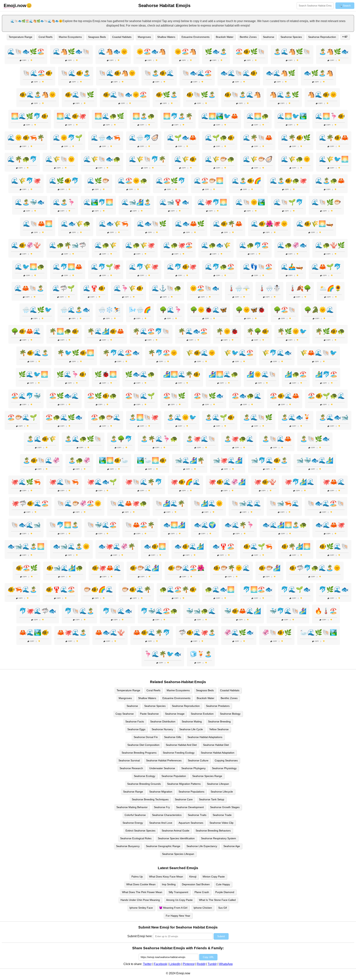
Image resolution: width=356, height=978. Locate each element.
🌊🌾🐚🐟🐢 (102, 159)
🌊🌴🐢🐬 (22, 159)
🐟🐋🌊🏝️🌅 (25, 546)
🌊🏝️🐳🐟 (29, 202)
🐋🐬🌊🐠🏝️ (269, 460)
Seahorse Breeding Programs (139, 752)
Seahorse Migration (160, 791)
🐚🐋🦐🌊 (284, 503)
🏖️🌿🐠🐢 (102, 395)
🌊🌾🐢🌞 (296, 159)
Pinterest (189, 964)
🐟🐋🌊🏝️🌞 (71, 546)
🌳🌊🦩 (170, 309)
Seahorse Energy (133, 822)
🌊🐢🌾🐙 (140, 245)
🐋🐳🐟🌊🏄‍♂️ (314, 460)
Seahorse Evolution (202, 713)
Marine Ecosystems (70, 36)
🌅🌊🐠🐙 (71, 116)
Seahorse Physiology (224, 768)
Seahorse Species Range (207, 776)
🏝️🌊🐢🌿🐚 (83, 438)
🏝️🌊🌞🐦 (182, 417)
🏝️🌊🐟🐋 (334, 417)
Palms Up (137, 876)
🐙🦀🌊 (334, 482)
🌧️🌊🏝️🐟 (75, 309)
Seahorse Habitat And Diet (181, 744)
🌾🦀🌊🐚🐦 (318, 352)
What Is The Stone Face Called (217, 899)
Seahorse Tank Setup (211, 799)
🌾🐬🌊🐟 (277, 352)
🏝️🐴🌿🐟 (334, 51)
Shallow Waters (166, 36)
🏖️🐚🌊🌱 (140, 395)
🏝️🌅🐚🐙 (144, 417)
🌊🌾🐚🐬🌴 (147, 159)
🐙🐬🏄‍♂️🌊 (299, 482)
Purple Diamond (224, 892)
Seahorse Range (133, 791)
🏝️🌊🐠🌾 (41, 438)
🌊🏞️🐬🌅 (98, 202)
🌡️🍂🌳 (300, 288)
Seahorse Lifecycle (222, 791)
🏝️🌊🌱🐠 (220, 417)
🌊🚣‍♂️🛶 (292, 266)
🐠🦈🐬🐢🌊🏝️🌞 (315, 568)
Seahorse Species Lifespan (178, 853)
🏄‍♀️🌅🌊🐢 (223, 374)
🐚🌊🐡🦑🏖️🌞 (79, 503)
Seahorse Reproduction (322, 36)
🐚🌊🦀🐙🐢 (128, 503)
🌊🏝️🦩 (64, 202)
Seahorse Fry (162, 807)
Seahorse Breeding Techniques (150, 799)
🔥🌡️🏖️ (326, 611)
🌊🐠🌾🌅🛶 (314, 223)
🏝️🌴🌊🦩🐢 (159, 438)
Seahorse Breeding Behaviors (213, 830)
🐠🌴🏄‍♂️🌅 (296, 546)
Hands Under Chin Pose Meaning (140, 899)
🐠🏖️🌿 (26, 568)
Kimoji (192, 876)
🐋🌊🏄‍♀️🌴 (190, 460)
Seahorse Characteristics (167, 814)
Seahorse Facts (134, 721)
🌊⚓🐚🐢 (166, 288)
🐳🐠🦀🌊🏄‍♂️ (242, 611)
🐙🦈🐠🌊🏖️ (30, 503)
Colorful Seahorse (135, 814)
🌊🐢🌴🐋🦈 (67, 245)
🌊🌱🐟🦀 (182, 137)
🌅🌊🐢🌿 (109, 116)
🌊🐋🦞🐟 (174, 202)
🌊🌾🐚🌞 (60, 159)
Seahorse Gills (172, 737)
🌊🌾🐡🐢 (220, 159)
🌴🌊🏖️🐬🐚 (151, 331)
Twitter (147, 964)
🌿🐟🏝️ (216, 51)
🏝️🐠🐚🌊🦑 (41, 460)
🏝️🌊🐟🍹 (296, 417)
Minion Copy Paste (214, 876)
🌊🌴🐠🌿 (296, 137)
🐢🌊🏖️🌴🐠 (178, 589)
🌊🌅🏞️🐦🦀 (219, 116)
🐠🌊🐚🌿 (79, 94)
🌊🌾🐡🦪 (258, 159)
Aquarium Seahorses (191, 822)
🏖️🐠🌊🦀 (284, 395)
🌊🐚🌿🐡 (326, 202)
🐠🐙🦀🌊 (106, 568)
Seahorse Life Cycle (191, 729)
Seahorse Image (174, 713)
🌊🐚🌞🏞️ (250, 202)
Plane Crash (202, 892)
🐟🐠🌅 (155, 546)
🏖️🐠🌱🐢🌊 (326, 395)
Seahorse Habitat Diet (216, 744)
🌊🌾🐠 (185, 159)
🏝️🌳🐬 (121, 438)
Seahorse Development (190, 807)
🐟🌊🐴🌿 (280, 73)
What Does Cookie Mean (141, 884)
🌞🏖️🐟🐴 (151, 51)
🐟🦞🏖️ (223, 546)
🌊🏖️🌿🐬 (170, 180)
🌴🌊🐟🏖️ (193, 331)
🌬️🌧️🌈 (140, 309)
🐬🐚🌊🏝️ (79, 611)
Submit (221, 936)
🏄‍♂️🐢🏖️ (296, 374)
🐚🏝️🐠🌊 (159, 73)
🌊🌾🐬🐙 (26, 180)
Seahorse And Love (160, 822)
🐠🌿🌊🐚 (334, 546)
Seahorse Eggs (136, 729)
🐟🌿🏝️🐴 (318, 73)
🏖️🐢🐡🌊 (106, 417)
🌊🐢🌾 (106, 245)
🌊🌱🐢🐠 (220, 137)
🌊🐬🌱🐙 (106, 266)
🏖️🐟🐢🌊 (246, 395)
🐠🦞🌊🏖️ (60, 589)
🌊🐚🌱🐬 (288, 202)
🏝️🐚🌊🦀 (277, 438)
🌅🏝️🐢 (144, 116)
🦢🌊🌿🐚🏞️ (318, 632)
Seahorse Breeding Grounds (144, 783)
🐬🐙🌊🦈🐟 (37, 611)
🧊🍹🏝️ (201, 654)
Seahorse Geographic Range (163, 846)
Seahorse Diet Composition (143, 744)
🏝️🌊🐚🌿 (258, 417)
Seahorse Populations (191, 791)
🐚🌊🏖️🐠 (37, 73)
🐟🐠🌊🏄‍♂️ (189, 546)
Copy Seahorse (125, 713)
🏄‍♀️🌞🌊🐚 (261, 374)
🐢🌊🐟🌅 (220, 589)
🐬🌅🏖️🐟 (258, 589)
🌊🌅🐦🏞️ (292, 116)
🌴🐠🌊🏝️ (34, 352)
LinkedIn (175, 964)
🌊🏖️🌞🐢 (132, 180)
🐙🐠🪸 (265, 482)
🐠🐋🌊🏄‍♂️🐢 (64, 568)
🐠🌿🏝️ (166, 94)
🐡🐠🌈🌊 (98, 589)
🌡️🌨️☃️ (269, 288)
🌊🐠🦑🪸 (26, 245)
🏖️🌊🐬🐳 (26, 395)
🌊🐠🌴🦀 (228, 223)
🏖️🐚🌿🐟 (208, 395)
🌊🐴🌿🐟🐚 (71, 51)
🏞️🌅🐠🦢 (113, 460)
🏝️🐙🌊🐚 (201, 438)
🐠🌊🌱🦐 (258, 546)
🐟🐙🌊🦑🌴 (116, 546)
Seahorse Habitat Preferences (164, 760)
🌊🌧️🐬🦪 (144, 137)
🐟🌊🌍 (205, 525)
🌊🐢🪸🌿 (330, 245)
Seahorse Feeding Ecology (179, 752)
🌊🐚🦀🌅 (37, 223)
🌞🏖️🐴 (185, 51)
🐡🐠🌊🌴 (136, 589)
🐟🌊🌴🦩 (239, 525)
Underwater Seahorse (162, 768)
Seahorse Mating (192, 721)
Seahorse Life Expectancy (202, 846)
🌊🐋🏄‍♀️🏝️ (136, 202)
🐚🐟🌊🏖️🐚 (326, 503)
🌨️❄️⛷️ (109, 309)
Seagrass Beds (97, 36)
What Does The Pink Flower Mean (142, 892)
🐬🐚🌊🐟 (117, 611)
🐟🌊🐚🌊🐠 (238, 73)
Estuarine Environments (196, 36)
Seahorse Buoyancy (128, 846)
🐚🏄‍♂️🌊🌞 (208, 503)
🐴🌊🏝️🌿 (284, 94)
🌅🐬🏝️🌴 (178, 116)
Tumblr (212, 964)
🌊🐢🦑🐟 (292, 245)
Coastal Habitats (121, 36)
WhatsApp (226, 964)
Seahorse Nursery (162, 729)
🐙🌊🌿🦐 (26, 482)
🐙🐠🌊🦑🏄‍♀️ (227, 482)
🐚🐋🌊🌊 (246, 503)
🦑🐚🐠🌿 (277, 632)
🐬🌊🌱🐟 (296, 589)
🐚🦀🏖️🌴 (140, 525)
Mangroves (144, 36)
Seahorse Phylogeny (193, 768)
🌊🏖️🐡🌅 (208, 180)
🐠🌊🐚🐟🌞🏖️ (125, 94)
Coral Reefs (45, 36)
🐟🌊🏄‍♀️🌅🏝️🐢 (284, 525)
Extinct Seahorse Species (140, 830)
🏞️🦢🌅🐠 (152, 460)
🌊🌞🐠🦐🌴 (25, 137)
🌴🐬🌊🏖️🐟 (121, 352)
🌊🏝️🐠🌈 (246, 180)
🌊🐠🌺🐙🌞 (269, 223)
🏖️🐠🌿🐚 (250, 51)
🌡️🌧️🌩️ (239, 288)
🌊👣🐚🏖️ (258, 266)
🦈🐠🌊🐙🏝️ (197, 632)
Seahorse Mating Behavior (132, 807)
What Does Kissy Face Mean (166, 876)
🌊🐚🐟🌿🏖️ (25, 51)
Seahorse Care (184, 799)
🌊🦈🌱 (63, 288)
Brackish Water (224, 36)
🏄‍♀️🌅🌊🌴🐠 (181, 374)
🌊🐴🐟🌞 (113, 51)
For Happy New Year (178, 915)
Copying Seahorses (226, 760)
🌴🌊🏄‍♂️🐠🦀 (105, 331)
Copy (24, 60)
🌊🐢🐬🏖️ (254, 245)
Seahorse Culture (198, 760)
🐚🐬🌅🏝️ (64, 525)
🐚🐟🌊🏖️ (197, 73)
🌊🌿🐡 (98, 180)
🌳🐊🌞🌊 (319, 309)
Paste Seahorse (149, 713)
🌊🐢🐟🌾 (216, 245)
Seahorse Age (231, 846)
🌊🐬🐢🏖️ (220, 266)
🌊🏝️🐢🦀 (330, 180)
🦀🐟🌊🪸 (110, 632)
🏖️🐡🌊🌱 (22, 417)
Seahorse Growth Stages (225, 807)
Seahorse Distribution (162, 721)
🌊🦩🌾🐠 (128, 288)
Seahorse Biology (230, 713)
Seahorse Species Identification (176, 838)
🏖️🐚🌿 (174, 395)
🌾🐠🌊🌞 (201, 352)
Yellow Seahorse (219, 729)
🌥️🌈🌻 (330, 288)
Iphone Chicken (203, 907)
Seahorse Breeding (219, 721)
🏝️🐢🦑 (79, 460)
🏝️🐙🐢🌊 (239, 438)
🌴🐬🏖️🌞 (163, 352)
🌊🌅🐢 (258, 116)
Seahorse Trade (222, 814)
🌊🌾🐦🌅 (334, 159)
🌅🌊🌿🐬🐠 (29, 116)
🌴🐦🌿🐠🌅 (75, 352)
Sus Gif (222, 907)
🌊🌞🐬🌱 (68, 137)
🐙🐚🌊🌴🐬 (143, 482)
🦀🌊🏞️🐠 (34, 632)
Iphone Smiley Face (141, 907)
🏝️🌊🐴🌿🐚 (292, 51)
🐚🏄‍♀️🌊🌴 (170, 503)
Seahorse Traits (197, 814)
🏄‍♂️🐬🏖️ (326, 374)
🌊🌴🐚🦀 (258, 137)
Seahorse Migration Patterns (184, 783)
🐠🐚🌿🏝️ (201, 94)
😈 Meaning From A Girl (173, 907)
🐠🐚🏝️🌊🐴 (242, 94)
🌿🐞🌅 (106, 374)
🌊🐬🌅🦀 (68, 266)
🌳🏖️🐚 (284, 309)
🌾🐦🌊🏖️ (239, 352)
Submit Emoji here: (139, 936)
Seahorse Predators (218, 705)
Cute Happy (223, 884)
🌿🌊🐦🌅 (33, 374)
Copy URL (208, 957)
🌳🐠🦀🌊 (26, 331)
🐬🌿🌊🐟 (334, 589)
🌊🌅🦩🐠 (330, 116)
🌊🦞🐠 (94, 288)
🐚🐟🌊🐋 (26, 525)
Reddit (201, 964)
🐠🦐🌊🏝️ (22, 589)
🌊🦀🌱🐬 (326, 266)
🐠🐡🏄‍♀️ (269, 568)
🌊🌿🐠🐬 (64, 180)
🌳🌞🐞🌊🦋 (208, 309)
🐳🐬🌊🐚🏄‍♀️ (287, 611)
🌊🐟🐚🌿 (152, 223)
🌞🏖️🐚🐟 (204, 288)
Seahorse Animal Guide (175, 830)
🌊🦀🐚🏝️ (29, 288)
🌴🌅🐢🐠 (64, 331)
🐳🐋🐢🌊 (201, 611)
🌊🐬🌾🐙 (144, 266)
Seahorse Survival (129, 760)
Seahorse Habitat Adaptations (204, 737)
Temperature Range (20, 36)
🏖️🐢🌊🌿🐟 (64, 417)
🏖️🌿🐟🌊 (64, 395)
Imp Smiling (169, 884)
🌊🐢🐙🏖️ (178, 245)
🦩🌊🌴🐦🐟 (162, 654)
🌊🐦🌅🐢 (29, 266)
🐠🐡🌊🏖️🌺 (186, 568)
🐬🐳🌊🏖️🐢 (159, 611)
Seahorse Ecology (144, 776)
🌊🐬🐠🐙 (182, 266)
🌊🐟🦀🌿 (190, 223)
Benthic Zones (248, 36)
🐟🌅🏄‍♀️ (174, 525)
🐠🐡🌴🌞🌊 (231, 568)
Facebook (160, 964)
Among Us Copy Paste (179, 899)
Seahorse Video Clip (221, 822)
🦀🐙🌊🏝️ (72, 632)
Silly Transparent (178, 892)
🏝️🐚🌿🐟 (315, 438)
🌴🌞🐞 (227, 331)
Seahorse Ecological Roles (135, 838)
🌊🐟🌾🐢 (75, 223)
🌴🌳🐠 (258, 331)
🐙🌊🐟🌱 (102, 482)
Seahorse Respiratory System (218, 838)
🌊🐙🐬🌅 (212, 202)
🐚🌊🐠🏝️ (75, 73)
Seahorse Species (291, 36)
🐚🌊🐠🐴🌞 (117, 73)
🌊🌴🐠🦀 (334, 137)
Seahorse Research (131, 768)
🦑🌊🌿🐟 (239, 632)
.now (15, 5)
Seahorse (268, 36)
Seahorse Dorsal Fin (146, 737)
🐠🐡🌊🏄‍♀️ (144, 568)
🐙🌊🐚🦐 (64, 482)
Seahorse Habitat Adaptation (217, 752)
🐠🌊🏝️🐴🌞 (37, 94)
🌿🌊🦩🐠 (71, 374)
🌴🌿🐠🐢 (330, 331)
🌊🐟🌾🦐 (113, 223)
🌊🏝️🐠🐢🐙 (288, 180)
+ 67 (344, 36)
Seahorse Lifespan (218, 783)
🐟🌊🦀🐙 (330, 525)
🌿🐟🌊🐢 (140, 374)
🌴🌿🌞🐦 (292, 331)
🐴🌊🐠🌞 (322, 94)
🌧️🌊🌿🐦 (37, 309)
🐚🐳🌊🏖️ (102, 525)
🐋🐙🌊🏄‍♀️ (228, 460)
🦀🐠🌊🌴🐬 (151, 632)
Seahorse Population (173, 776)
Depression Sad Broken (196, 884)
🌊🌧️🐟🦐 (106, 137)
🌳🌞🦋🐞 (250, 309)
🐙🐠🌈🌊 (185, 482)
